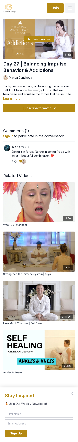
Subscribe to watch (37, 108)
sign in (8, 136)
